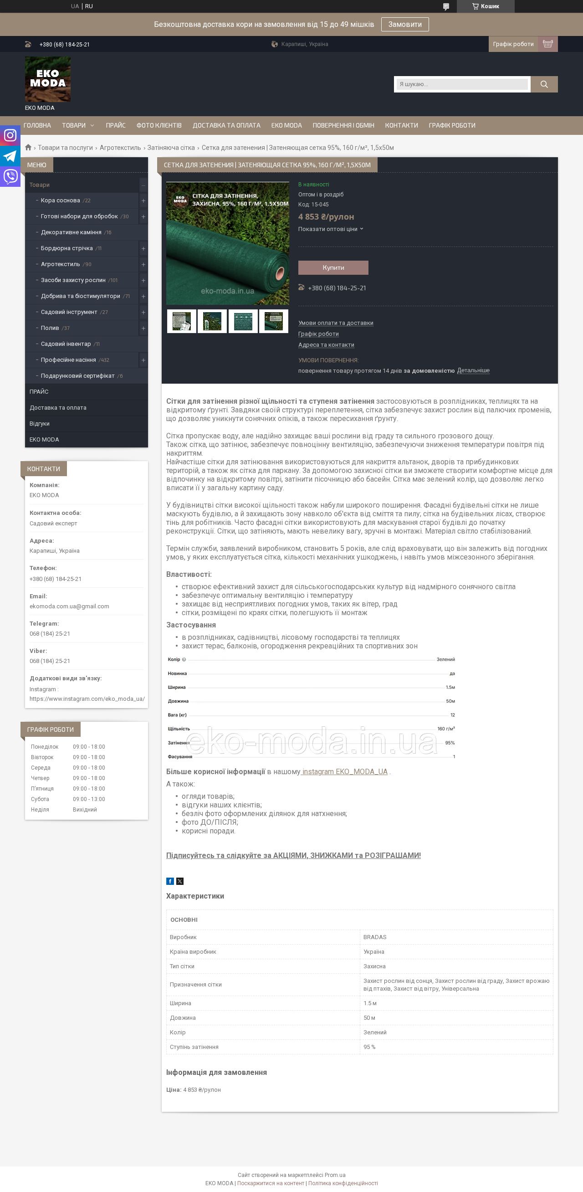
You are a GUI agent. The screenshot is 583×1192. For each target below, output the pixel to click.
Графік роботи (452, 125)
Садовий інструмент (69, 311)
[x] (180, 882)
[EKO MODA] (48, 79)
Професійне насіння (68, 359)
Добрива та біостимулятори (80, 296)
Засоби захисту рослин (73, 280)
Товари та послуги (65, 147)
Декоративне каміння (71, 232)
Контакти (401, 125)
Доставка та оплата (227, 125)
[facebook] (170, 882)
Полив (50, 327)
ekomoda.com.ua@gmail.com (69, 606)
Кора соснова (60, 200)
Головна (37, 125)
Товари (74, 125)
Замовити (405, 24)
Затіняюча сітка (171, 147)
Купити (333, 267)
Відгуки (40, 423)
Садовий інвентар (66, 343)
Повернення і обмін (343, 125)
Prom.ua (335, 1175)
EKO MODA (286, 125)
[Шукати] (544, 84)
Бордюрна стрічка (67, 248)
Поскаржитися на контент (270, 1183)
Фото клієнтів (159, 125)
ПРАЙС (116, 125)
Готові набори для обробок (79, 216)
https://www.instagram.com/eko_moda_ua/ (87, 698)
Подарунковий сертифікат (78, 375)
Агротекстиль (120, 147)
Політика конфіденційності (343, 1183)
